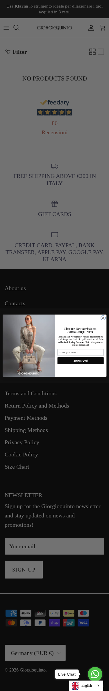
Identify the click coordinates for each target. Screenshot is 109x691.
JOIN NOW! (80, 361)
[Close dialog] (103, 317)
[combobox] (86, 686)
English (86, 685)
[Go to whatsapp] (95, 674)
